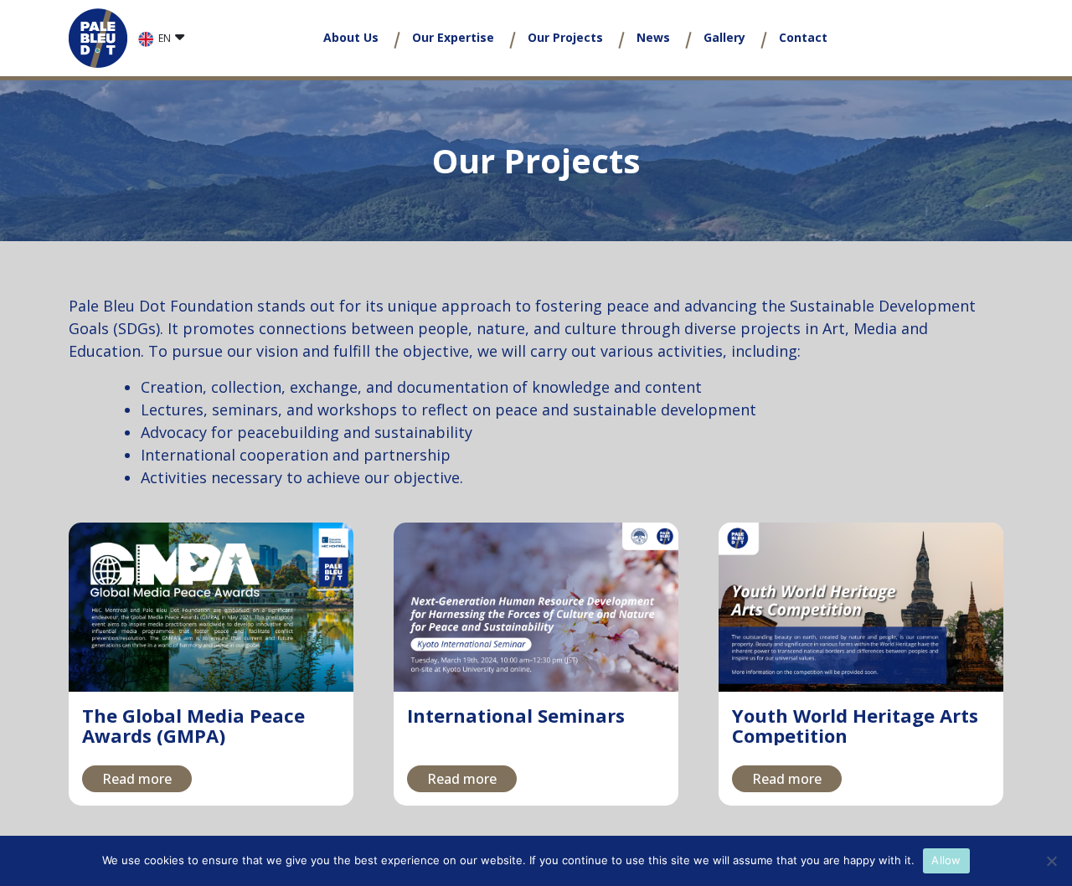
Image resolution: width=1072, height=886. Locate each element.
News (653, 37)
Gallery (724, 37)
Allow (946, 860)
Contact (803, 37)
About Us (351, 37)
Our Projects (565, 37)
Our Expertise (453, 37)
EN (164, 38)
